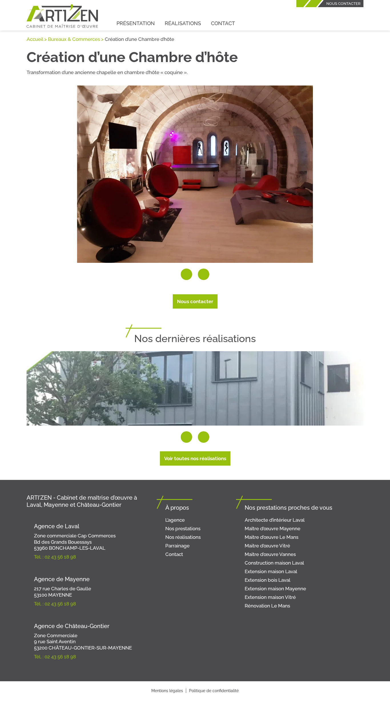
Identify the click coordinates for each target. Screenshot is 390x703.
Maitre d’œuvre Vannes (270, 554)
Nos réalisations (183, 537)
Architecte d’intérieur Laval (275, 520)
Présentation (135, 23)
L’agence (175, 520)
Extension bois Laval (267, 580)
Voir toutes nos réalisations (195, 458)
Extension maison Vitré (270, 597)
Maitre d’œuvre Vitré (267, 546)
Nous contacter (343, 3)
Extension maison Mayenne (275, 588)
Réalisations (183, 23)
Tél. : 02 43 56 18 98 (55, 557)
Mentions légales (167, 690)
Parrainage (177, 546)
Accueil (35, 39)
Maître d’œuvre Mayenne (272, 528)
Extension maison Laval (271, 571)
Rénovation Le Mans (267, 606)
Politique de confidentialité (214, 690)
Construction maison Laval (274, 563)
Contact (223, 23)
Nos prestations (182, 528)
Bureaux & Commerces (74, 39)
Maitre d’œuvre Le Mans (271, 537)
